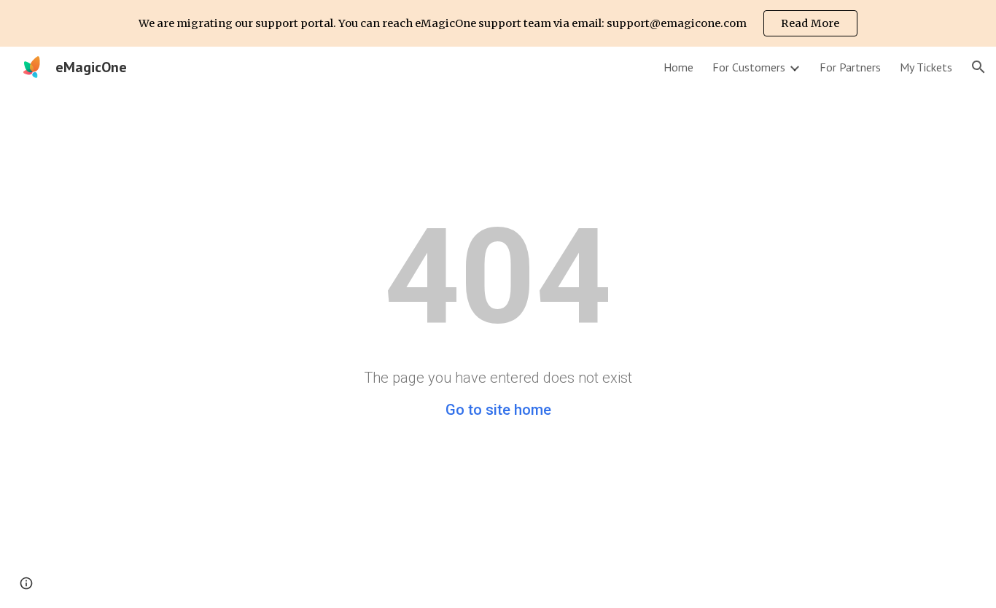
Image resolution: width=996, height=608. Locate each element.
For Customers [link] (748, 67)
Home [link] (678, 67)
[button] (978, 67)
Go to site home (498, 409)
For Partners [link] (850, 67)
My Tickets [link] (926, 67)
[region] (498, 23)
